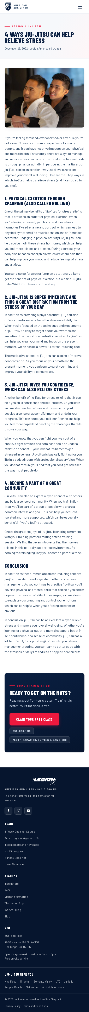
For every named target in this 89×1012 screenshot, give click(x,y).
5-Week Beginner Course (20, 831)
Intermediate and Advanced (22, 844)
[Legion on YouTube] (28, 811)
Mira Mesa (10, 981)
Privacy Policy (12, 1006)
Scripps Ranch (13, 987)
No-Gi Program (14, 851)
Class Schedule (14, 864)
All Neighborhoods (53, 987)
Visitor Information (16, 896)
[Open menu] (79, 6)
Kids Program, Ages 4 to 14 (22, 838)
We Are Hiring (13, 909)
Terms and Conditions (35, 1006)
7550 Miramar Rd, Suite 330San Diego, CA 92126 (22, 944)
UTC (57, 981)
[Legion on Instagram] (18, 811)
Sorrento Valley (43, 981)
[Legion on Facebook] (8, 811)
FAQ (7, 890)
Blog (7, 916)
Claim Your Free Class (34, 719)
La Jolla (68, 981)
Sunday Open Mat (15, 857)
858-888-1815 (22, 730)
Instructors (12, 883)
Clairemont (31, 987)
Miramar (25, 981)
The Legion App (14, 903)
